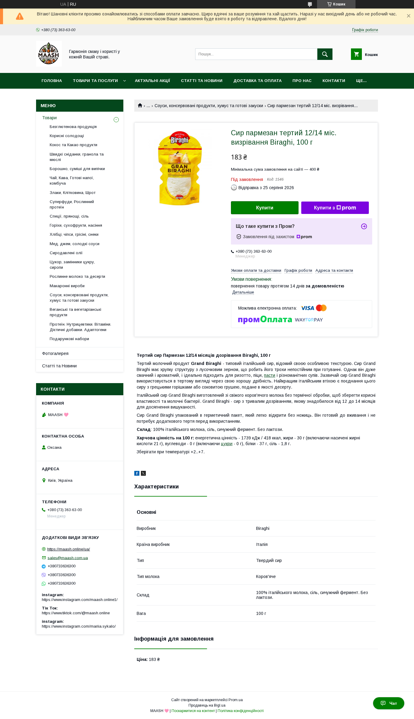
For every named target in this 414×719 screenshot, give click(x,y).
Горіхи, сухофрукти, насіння (76, 225)
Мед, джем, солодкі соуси (74, 243)
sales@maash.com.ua (68, 557)
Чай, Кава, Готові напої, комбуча (72, 180)
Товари (49, 117)
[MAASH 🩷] (49, 65)
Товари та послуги (95, 80)
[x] (143, 474)
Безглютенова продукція (73, 126)
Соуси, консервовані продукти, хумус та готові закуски (209, 105)
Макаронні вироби (67, 286)
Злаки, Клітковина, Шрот (72, 192)
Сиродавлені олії (66, 253)
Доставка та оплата (257, 80)
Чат (393, 703)
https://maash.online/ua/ (68, 549)
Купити (264, 207)
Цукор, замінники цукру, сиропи (72, 265)
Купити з (324, 207)
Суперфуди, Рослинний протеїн (72, 204)
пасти (269, 375)
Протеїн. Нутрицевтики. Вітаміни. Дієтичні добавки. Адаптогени (80, 327)
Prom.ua (236, 700)
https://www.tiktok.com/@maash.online (76, 613)
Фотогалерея (55, 353)
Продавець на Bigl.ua (207, 705)
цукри (226, 443)
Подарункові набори (69, 339)
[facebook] (136, 474)
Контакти (333, 80)
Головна (52, 80)
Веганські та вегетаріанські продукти (75, 312)
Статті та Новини (201, 80)
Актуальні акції (152, 80)
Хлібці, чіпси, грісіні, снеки (74, 234)
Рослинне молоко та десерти (77, 276)
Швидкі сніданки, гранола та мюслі (77, 157)
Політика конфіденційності (241, 711)
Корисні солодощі (67, 135)
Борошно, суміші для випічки (77, 168)
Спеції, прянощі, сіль (69, 216)
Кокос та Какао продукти (73, 145)
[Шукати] (324, 54)
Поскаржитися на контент (193, 711)
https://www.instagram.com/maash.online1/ (80, 599)
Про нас (302, 80)
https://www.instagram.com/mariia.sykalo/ (79, 626)
